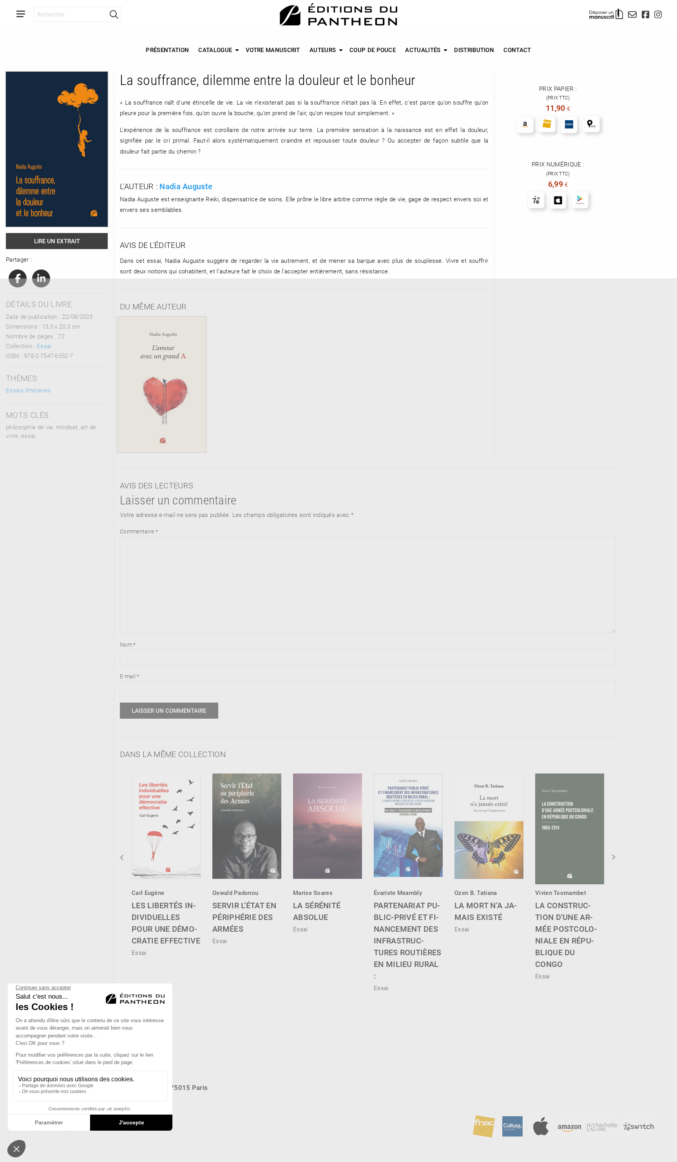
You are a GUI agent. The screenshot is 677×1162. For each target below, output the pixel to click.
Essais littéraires (28, 390)
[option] (166, 862)
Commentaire (139, 531)
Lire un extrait (57, 241)
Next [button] (613, 857)
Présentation (167, 50)
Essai (44, 346)
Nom (128, 644)
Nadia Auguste (185, 186)
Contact (517, 50)
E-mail (129, 676)
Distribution (474, 50)
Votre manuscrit (273, 50)
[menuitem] (167, 50)
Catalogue (215, 50)
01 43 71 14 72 (50, 1101)
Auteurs (323, 50)
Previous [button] (122, 857)
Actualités (422, 50)
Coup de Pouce (372, 50)
